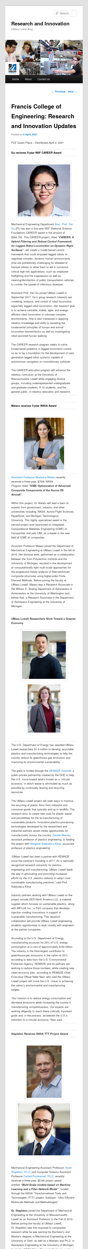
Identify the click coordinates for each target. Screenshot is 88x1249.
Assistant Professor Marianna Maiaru (33, 477)
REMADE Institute (60, 771)
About (28, 79)
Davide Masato (61, 835)
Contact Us (43, 79)
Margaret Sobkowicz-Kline (45, 844)
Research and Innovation (40, 23)
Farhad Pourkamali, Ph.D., (39, 1176)
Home (15, 79)
